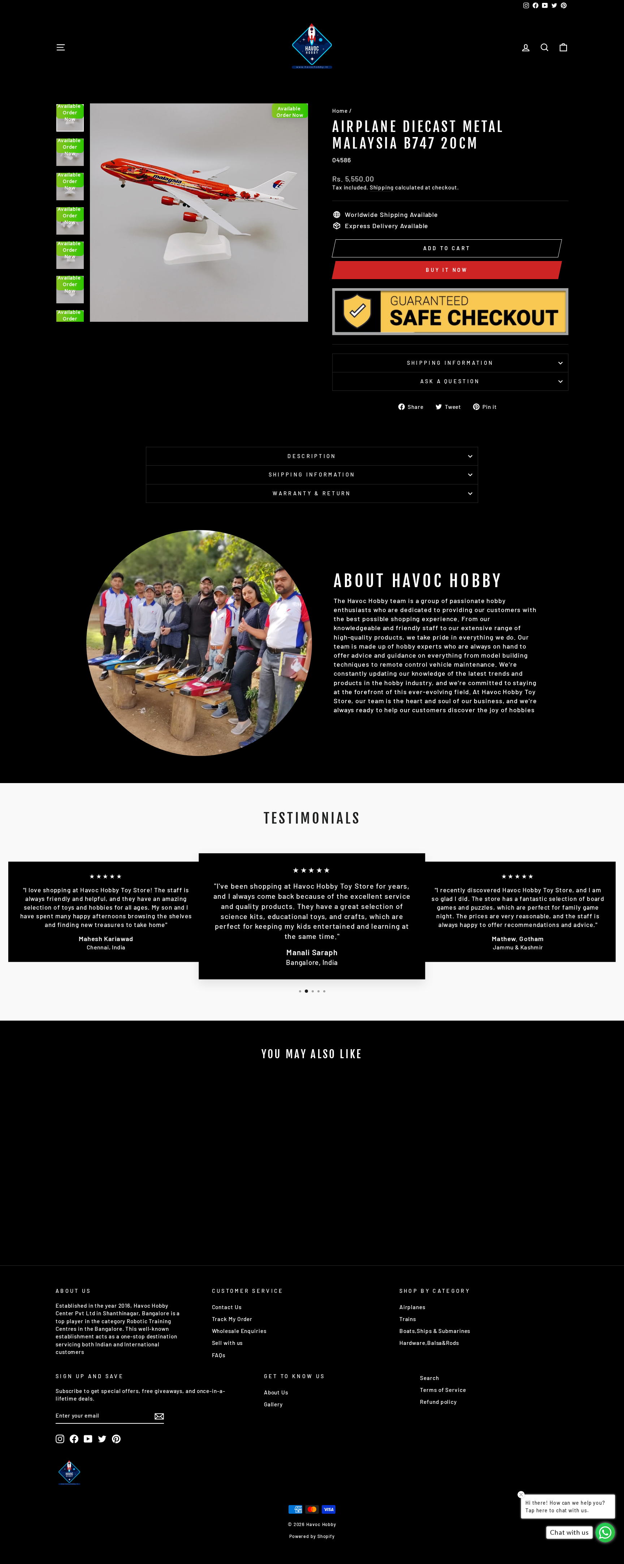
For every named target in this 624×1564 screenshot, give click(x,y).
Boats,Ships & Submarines (435, 1331)
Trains (407, 1319)
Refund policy (438, 1401)
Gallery (273, 1404)
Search (429, 1378)
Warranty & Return (312, 493)
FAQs (219, 1355)
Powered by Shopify (312, 1536)
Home (340, 110)
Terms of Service (443, 1389)
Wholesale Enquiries (239, 1331)
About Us (276, 1392)
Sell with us (227, 1342)
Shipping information (450, 363)
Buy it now (447, 270)
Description (312, 456)
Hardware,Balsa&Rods (429, 1342)
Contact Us (227, 1307)
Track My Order (232, 1319)
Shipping (382, 187)
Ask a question (450, 381)
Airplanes (412, 1307)
